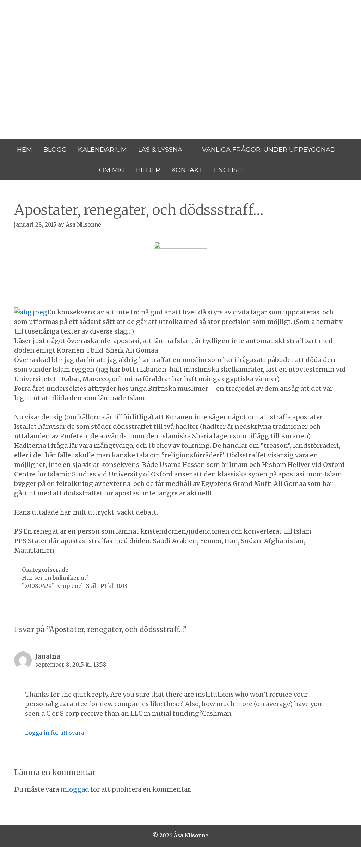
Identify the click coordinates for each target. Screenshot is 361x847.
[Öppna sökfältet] (257, 170)
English (228, 170)
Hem (24, 150)
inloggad (74, 789)
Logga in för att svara (54, 732)
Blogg (55, 150)
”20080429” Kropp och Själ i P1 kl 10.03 (74, 586)
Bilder (148, 170)
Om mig (112, 170)
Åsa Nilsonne (59, 46)
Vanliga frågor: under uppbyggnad (269, 150)
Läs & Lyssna (160, 150)
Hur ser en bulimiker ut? (55, 578)
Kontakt (187, 170)
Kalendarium (102, 150)
